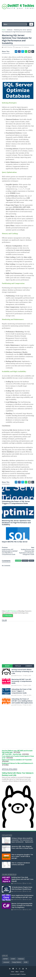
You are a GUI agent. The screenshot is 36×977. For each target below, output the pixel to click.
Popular (18, 666)
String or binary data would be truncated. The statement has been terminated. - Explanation (22, 840)
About (17, 971)
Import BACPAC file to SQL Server (15, 542)
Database (9, 29)
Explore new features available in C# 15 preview (17, 760)
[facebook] (13, 968)
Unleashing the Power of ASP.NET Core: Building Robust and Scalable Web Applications (22, 701)
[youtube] (23, 968)
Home (3, 29)
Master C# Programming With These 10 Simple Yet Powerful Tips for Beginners (22, 905)
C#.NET (13, 959)
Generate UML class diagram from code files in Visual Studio (22, 847)
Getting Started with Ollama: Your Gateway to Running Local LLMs (22, 671)
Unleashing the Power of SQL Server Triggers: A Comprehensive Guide (16, 502)
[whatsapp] (19, 968)
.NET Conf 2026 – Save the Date (11, 754)
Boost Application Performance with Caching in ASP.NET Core (22, 896)
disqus (31, 560)
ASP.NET (5, 959)
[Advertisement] (18, 644)
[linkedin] (9, 968)
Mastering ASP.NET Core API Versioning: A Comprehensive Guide (22, 681)
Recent (7, 666)
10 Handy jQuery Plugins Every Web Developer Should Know (22, 888)
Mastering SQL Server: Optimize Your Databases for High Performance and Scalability (16, 523)
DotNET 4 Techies (21, 974)
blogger (18, 560)
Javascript (6, 962)
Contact (22, 971)
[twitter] (16, 968)
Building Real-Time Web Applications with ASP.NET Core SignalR (22, 879)
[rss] (26, 968)
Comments (28, 666)
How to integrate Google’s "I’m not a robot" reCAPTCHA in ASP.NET (22, 856)
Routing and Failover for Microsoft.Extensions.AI (17, 763)
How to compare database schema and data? (21, 864)
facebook (25, 560)
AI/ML (25, 962)
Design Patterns (16, 962)
